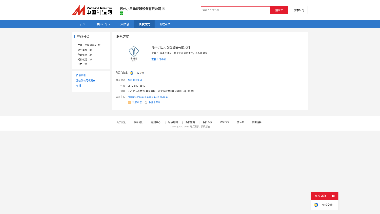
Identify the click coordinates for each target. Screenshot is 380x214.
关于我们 (121, 122)
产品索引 (81, 75)
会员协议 (207, 122)
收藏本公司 (154, 102)
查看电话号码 (135, 80)
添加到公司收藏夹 (85, 80)
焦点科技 (195, 126)
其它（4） (83, 64)
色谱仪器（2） (85, 54)
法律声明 (224, 122)
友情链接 (256, 122)
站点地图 (173, 122)
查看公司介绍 (158, 59)
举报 (78, 85)
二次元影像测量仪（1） (90, 45)
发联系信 (137, 102)
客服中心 (156, 122)
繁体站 (240, 122)
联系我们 (138, 122)
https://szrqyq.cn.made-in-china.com (148, 96)
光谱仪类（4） (85, 59)
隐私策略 (190, 122)
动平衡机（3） (85, 50)
